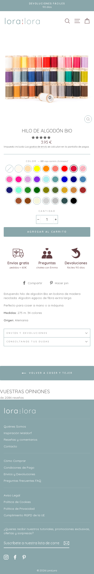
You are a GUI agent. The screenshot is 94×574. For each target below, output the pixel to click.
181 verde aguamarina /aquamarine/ (18, 190)
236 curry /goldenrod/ (64, 190)
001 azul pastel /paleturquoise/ (46, 179)
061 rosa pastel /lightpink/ (83, 168)
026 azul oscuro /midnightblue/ (9, 190)
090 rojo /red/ (64, 168)
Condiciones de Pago (19, 467)
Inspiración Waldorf (18, 433)
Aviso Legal (12, 495)
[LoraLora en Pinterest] (24, 557)
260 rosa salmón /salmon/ (55, 168)
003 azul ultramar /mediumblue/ (64, 179)
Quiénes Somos (15, 426)
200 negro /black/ (73, 200)
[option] (47, 5)
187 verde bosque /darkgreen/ (37, 190)
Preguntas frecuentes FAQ (22, 480)
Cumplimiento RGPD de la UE (24, 515)
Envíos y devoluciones (27, 333)
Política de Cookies (17, 502)
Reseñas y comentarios (20, 439)
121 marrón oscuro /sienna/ (18, 200)
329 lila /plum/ (27, 179)
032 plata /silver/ (55, 200)
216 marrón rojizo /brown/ (83, 190)
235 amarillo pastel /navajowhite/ (27, 168)
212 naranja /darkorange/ (46, 168)
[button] (41, 137)
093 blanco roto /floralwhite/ (18, 168)
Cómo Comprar (15, 461)
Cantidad (47, 211)
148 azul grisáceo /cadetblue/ (55, 179)
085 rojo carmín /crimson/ (73, 168)
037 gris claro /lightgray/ (46, 200)
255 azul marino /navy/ (73, 179)
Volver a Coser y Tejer (50, 372)
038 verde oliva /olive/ (46, 190)
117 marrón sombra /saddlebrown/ (27, 200)
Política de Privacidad (19, 508)
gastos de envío (38, 146)
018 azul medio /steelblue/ (83, 179)
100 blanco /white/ (9, 168)
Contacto (10, 446)
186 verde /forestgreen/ (27, 190)
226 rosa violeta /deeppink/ (18, 179)
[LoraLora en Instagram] (6, 557)
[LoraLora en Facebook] (15, 557)
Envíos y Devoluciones (19, 474)
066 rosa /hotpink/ (9, 179)
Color (47, 161)
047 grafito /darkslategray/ (64, 200)
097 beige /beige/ (37, 200)
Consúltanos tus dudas (28, 341)
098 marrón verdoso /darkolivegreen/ (55, 190)
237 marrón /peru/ (73, 190)
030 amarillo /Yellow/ (37, 168)
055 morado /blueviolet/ (37, 179)
